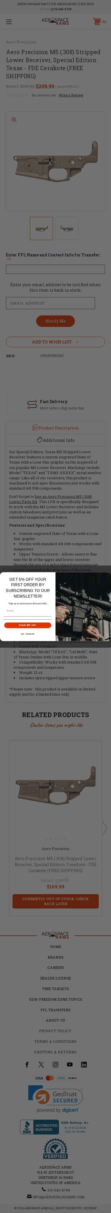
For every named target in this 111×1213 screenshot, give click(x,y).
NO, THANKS (28, 634)
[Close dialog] (108, 575)
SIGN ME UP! (27, 625)
